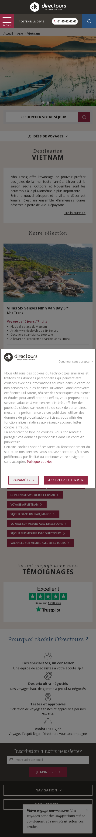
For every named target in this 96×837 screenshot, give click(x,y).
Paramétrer (23, 480)
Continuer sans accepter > (75, 361)
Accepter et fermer (65, 480)
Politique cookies (39, 461)
